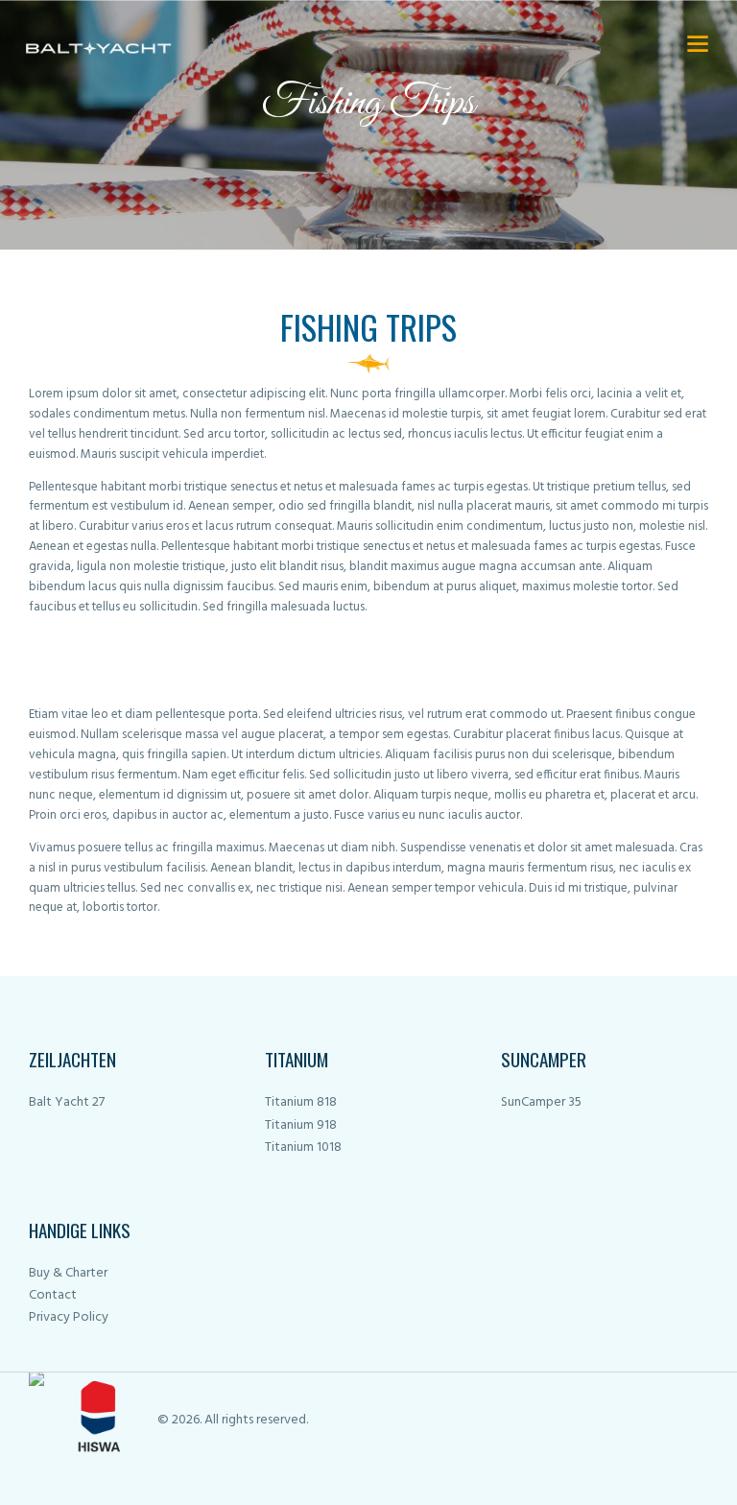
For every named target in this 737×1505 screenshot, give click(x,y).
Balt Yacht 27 (67, 1102)
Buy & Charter (68, 1273)
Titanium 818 (301, 1102)
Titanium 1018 (303, 1147)
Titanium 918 (301, 1125)
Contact (53, 1295)
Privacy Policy (68, 1317)
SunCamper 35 (541, 1102)
